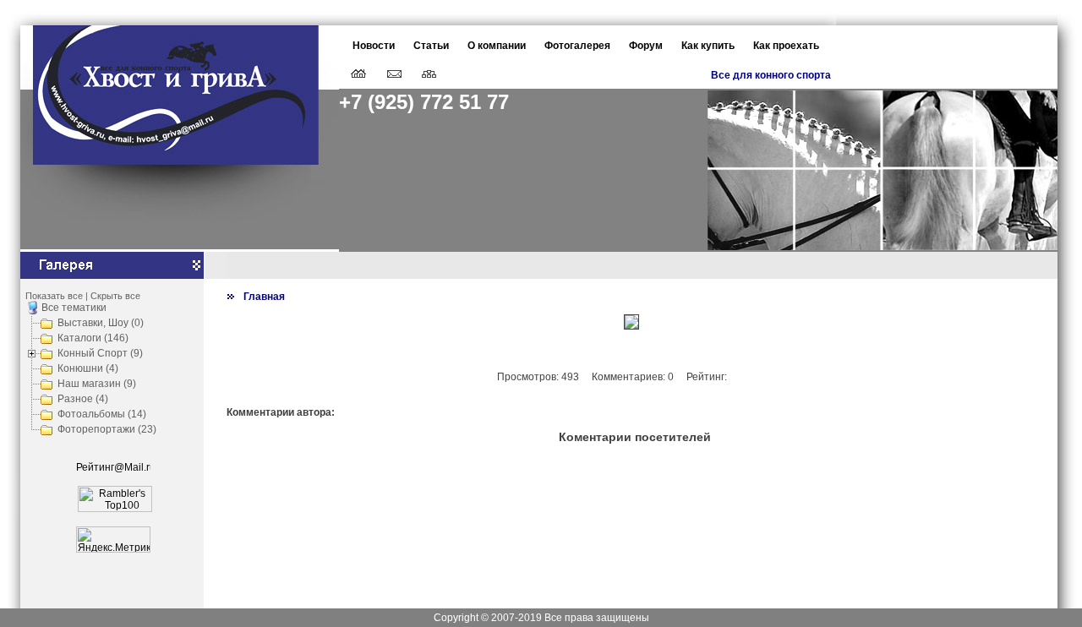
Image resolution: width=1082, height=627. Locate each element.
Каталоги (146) (92, 338)
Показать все (54, 296)
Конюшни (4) (87, 368)
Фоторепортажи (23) (106, 429)
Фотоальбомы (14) (101, 414)
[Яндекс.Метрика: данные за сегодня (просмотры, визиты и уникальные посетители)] (113, 539)
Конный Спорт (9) (100, 353)
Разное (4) (82, 399)
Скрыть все (115, 296)
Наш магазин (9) (96, 384)
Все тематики (74, 308)
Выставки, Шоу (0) (100, 323)
